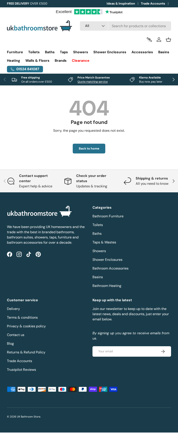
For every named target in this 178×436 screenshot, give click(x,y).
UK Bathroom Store (28, 416)
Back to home (89, 148)
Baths (97, 233)
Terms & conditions (22, 317)
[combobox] (125, 26)
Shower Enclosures (107, 259)
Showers (99, 251)
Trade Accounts (153, 3)
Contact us (15, 335)
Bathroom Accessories (110, 268)
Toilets (97, 225)
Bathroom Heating (106, 285)
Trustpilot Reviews (21, 369)
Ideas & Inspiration (121, 3)
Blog (10, 343)
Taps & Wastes (104, 242)
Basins (97, 277)
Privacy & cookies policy (26, 326)
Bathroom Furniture (108, 216)
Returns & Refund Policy (26, 352)
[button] (168, 39)
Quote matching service (92, 81)
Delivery (13, 308)
